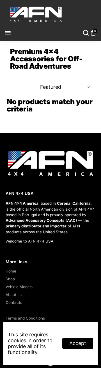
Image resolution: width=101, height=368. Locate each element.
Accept (77, 343)
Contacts (14, 302)
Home (11, 271)
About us (14, 294)
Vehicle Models (19, 287)
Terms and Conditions (25, 318)
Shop (10, 279)
